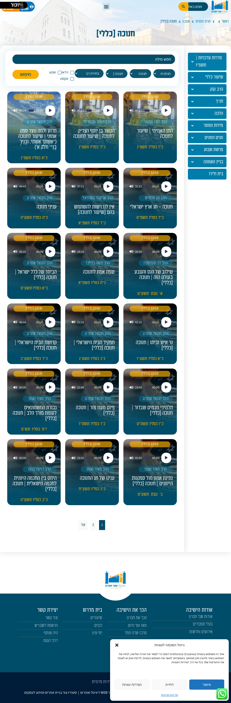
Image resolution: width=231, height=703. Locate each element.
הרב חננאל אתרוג (40, 122)
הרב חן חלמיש (156, 198)
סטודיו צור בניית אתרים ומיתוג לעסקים (50, 692)
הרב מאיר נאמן (40, 398)
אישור (207, 684)
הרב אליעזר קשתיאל (97, 198)
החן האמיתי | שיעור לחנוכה (155, 133)
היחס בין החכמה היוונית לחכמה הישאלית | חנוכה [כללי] (35, 483)
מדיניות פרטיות (169, 695)
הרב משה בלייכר (97, 263)
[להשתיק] (131, 110)
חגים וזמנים (203, 21)
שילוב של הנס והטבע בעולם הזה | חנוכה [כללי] (153, 277)
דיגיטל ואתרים (90, 692)
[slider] (147, 110)
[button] (117, 645)
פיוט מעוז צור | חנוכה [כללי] (95, 410)
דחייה (169, 684)
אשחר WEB (108, 692)
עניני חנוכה (47, 207)
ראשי (225, 21)
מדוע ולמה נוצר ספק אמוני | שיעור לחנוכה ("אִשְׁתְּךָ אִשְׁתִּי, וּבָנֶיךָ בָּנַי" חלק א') (37, 139)
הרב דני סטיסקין (155, 263)
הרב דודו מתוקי (155, 122)
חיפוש (25, 74)
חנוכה (186, 21)
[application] (150, 110)
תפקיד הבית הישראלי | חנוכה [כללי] (94, 345)
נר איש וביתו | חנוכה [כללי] (154, 345)
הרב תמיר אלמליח (97, 122)
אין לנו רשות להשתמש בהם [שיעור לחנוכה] (94, 209)
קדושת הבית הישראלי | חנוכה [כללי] (36, 345)
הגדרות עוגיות (132, 684)
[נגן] (166, 110)
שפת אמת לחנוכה (99, 272)
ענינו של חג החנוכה (97, 478)
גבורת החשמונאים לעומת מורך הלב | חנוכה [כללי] (35, 413)
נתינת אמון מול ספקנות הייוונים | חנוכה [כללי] (152, 481)
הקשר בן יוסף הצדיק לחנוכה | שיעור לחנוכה (94, 133)
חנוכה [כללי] (150, 97)
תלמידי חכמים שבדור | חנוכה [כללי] (152, 410)
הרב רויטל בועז (39, 469)
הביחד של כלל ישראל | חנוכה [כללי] (36, 274)
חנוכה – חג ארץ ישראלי (151, 207)
